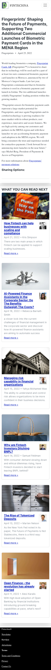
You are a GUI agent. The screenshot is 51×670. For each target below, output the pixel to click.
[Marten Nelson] (43, 518)
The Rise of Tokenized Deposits (19, 517)
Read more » (11, 253)
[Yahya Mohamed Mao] (43, 382)
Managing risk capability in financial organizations (18, 381)
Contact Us (6, 666)
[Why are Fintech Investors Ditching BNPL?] (25, 427)
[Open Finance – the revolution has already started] (25, 566)
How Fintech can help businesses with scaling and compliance (19, 228)
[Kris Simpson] (43, 229)
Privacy (5, 661)
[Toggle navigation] (45, 5)
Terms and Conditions (11, 655)
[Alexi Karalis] (43, 587)
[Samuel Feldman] (43, 449)
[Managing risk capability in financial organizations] (25, 360)
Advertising (6, 645)
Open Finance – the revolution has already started (19, 586)
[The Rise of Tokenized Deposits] (25, 498)
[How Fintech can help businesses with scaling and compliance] (25, 206)
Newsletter (6, 634)
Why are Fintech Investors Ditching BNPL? (16, 448)
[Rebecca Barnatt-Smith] (43, 301)
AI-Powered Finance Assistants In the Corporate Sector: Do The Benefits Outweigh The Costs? (19, 300)
